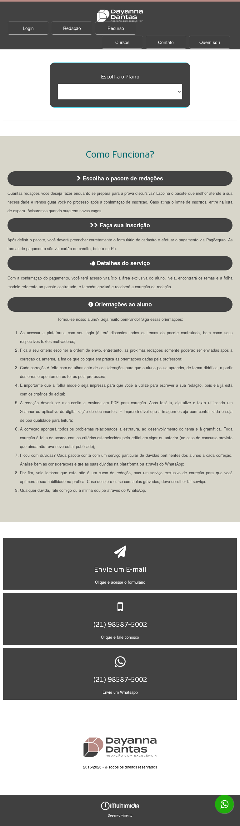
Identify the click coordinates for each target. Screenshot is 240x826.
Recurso (116, 28)
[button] (120, 564)
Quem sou (209, 42)
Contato (166, 42)
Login (28, 28)
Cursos (122, 42)
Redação (72, 28)
